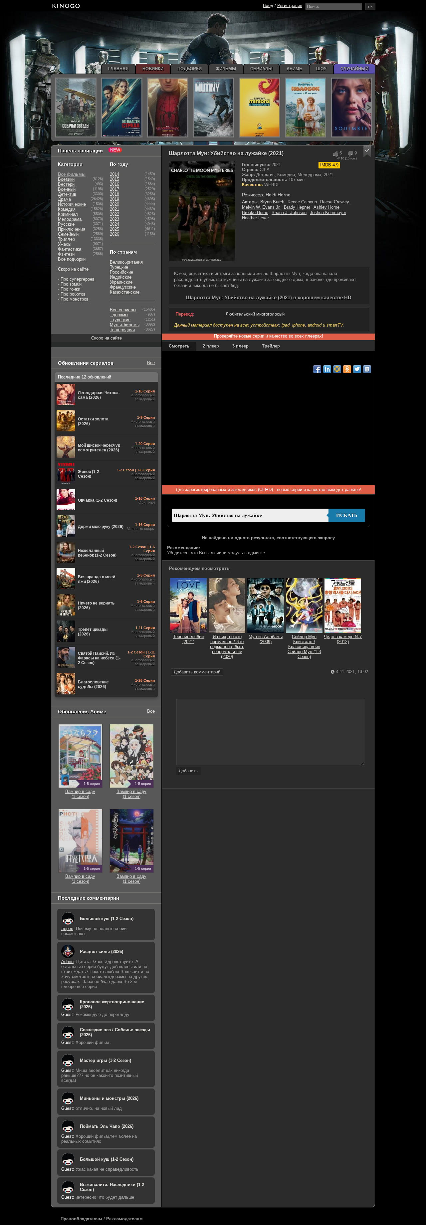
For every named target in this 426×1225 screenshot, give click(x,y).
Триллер (66, 239)
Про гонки (70, 289)
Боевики (66, 179)
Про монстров (75, 299)
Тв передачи (122, 329)
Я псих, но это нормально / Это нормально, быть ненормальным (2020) (227, 646)
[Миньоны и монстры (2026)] (259, 107)
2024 (114, 224)
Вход (268, 5)
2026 (114, 234)
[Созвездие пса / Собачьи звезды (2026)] (76, 107)
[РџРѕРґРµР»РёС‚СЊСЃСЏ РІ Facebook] (317, 369)
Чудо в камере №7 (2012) (343, 639)
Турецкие (119, 267)
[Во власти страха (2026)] (121, 107)
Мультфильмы (124, 324)
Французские (123, 287)
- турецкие (120, 319)
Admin (67, 961)
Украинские (121, 282)
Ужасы (64, 244)
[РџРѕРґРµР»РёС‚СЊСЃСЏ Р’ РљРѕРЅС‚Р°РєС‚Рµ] (367, 369)
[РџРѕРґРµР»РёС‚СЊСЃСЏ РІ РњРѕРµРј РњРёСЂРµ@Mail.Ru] (337, 369)
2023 (114, 219)
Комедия (67, 209)
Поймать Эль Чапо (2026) (106, 1126)
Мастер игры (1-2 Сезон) (105, 1060)
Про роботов (73, 294)
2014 (114, 174)
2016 (114, 184)
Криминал (68, 214)
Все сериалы (123, 309)
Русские (66, 224)
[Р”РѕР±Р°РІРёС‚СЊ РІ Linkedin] (327, 369)
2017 (114, 189)
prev (58, 107)
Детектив (67, 194)
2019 (114, 199)
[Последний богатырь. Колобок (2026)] (305, 107)
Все (151, 362)
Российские (121, 272)
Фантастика (69, 249)
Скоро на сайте (73, 269)
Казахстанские (124, 292)
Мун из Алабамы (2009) (266, 639)
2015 (114, 179)
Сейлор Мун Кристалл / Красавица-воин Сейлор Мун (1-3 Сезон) (304, 646)
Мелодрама (70, 219)
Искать (346, 515)
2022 (114, 214)
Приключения (71, 229)
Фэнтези (66, 254)
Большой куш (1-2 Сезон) (106, 918)
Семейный (68, 234)
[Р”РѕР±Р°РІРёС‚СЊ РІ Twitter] (357, 369)
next (368, 107)
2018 (114, 194)
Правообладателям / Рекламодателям (102, 1218)
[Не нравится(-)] (350, 153)
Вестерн (66, 184)
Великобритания (126, 262)
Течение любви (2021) (188, 639)
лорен (67, 928)
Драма (64, 199)
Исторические (72, 204)
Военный (67, 189)
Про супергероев (78, 279)
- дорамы (119, 314)
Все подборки (72, 259)
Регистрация (289, 5)
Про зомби (71, 284)
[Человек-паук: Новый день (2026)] (167, 107)
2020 (114, 204)
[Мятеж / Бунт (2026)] (213, 107)
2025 (114, 229)
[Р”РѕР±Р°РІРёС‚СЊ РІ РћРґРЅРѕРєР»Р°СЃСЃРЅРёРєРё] (347, 369)
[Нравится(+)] (335, 153)
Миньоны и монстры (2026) (109, 1098)
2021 (114, 209)
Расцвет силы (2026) (101, 951)
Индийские (120, 277)
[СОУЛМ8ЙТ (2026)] (351, 107)
